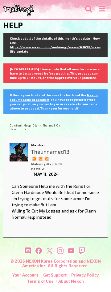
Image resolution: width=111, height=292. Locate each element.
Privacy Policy (85, 275)
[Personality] (40, 158)
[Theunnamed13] (19, 152)
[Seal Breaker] (46, 158)
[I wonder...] (34, 158)
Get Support (55, 275)
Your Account (25, 275)
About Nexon (71, 281)
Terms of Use (40, 281)
